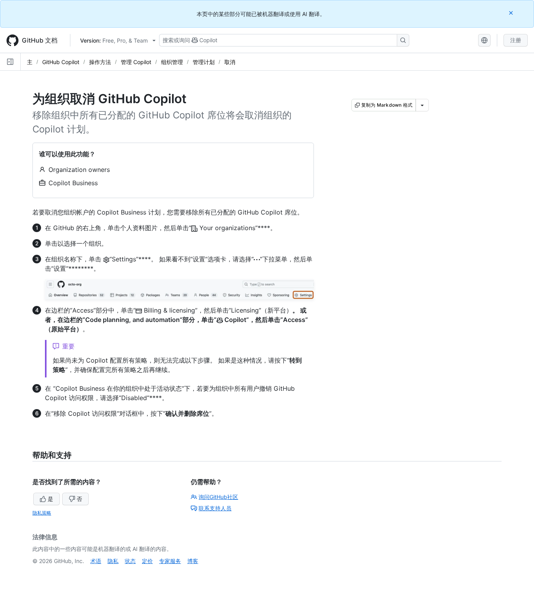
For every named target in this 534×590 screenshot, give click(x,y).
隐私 (113, 561)
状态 (130, 561)
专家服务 (170, 561)
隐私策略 (41, 513)
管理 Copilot (136, 62)
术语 (95, 561)
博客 (192, 561)
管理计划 (204, 62)
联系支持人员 (215, 508)
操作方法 (100, 62)
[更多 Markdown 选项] (422, 105)
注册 (515, 40)
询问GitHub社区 (218, 496)
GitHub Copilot (60, 62)
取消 (229, 62)
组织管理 (172, 62)
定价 (147, 561)
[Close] (511, 12)
